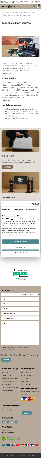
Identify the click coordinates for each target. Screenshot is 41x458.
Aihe (4, 294)
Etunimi (5, 299)
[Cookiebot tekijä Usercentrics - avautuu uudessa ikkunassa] (30, 204)
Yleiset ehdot (25, 378)
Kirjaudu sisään (26, 375)
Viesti (5, 323)
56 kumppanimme (12, 219)
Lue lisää (7, 167)
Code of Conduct (7, 391)
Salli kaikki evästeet (20, 241)
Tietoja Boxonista (8, 372)
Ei (37, 355)
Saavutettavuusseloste (10, 388)
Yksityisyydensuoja (8, 381)
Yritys (5, 309)
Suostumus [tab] (6, 209)
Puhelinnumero (8, 318)
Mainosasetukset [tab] (31, 209)
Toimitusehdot (26, 384)
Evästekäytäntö (7, 384)
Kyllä (32, 355)
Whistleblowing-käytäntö (10, 378)
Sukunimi (6, 304)
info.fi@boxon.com (8, 433)
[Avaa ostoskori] (37, 6)
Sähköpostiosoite (9, 313)
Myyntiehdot (25, 381)
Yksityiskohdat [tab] (18, 209)
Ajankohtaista (6, 375)
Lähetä (6, 360)
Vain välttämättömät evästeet (20, 253)
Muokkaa (19, 247)
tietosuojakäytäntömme (9, 350)
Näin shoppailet (26, 372)
